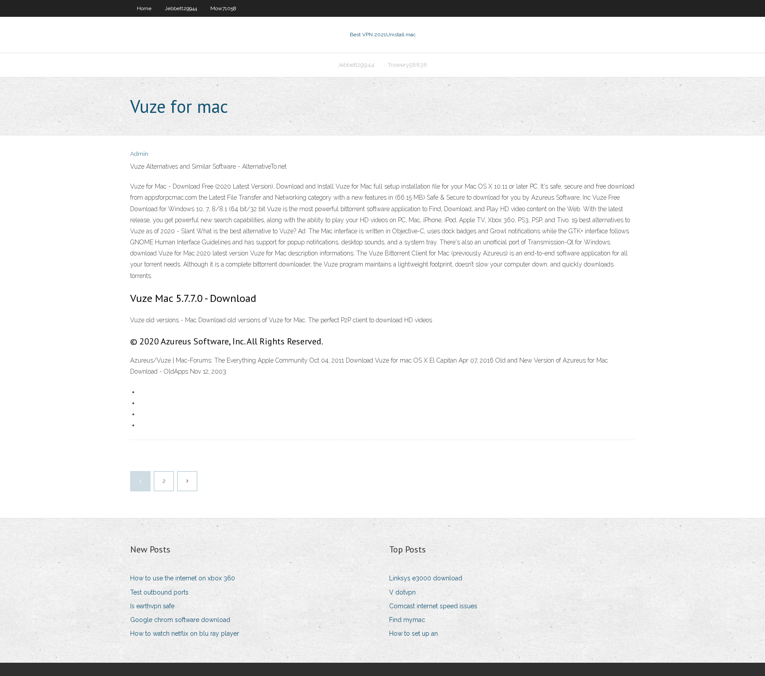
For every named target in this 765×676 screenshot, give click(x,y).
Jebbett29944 (181, 8)
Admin (139, 154)
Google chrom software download (180, 619)
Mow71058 (223, 8)
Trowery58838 (407, 65)
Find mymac (407, 619)
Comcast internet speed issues (433, 606)
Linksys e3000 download (425, 578)
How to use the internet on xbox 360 (182, 578)
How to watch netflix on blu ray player (184, 633)
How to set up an (413, 633)
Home (144, 8)
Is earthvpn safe (152, 606)
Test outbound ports (159, 592)
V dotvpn (402, 592)
